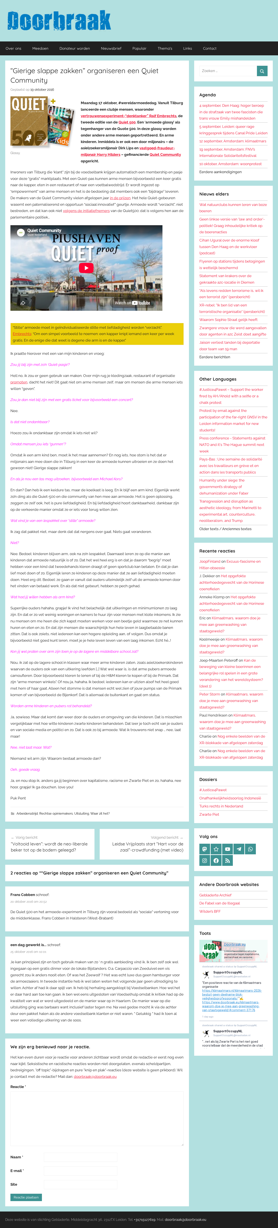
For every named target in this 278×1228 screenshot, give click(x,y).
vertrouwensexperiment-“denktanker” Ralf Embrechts (128, 116)
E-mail (17, 1171)
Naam (16, 1157)
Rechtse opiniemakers (56, 813)
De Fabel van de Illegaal (219, 903)
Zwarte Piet (209, 814)
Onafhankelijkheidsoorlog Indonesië (230, 798)
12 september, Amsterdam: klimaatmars (232, 141)
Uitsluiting (81, 813)
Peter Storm (209, 694)
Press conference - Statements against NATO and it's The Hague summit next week (232, 444)
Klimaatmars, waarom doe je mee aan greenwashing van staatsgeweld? (229, 624)
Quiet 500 (127, 122)
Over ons (13, 48)
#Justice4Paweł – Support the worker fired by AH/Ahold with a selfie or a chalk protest (231, 396)
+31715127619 (144, 1220)
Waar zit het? (100, 813)
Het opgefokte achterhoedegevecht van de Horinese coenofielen (231, 582)
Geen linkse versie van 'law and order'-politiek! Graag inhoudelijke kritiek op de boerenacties (232, 225)
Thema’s (165, 48)
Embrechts (22, 334)
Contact (210, 48)
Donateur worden (75, 48)
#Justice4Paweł (213, 790)
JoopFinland (209, 561)
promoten (18, 382)
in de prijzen (120, 198)
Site (13, 1184)
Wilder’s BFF (210, 911)
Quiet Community (165, 154)
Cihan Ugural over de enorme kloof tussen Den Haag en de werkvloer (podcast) (229, 246)
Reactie (18, 1087)
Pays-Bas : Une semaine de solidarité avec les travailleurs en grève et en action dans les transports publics (230, 465)
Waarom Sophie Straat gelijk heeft (228, 319)
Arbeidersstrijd (27, 813)
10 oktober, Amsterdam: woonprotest (230, 164)
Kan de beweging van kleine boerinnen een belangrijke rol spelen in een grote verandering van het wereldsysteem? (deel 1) (231, 673)
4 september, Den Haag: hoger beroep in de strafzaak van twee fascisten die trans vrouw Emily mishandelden (231, 112)
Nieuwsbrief (111, 48)
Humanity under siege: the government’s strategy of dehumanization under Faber (223, 486)
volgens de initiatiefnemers (86, 211)
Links (187, 48)
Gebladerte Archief (215, 895)
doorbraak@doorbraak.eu (95, 1076)
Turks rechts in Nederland (221, 806)
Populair (139, 48)
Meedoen (40, 48)
